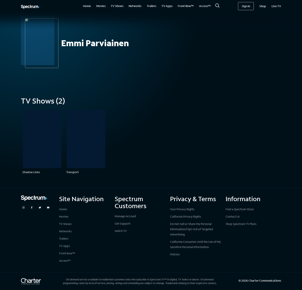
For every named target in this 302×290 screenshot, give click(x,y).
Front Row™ (186, 6)
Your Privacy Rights (182, 209)
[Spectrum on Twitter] (39, 207)
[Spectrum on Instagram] (23, 207)
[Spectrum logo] (30, 7)
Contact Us (233, 216)
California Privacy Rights (185, 216)
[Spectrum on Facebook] (31, 207)
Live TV (276, 6)
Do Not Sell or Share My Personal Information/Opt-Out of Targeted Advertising (191, 229)
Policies (175, 254)
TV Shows (117, 6)
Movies (101, 6)
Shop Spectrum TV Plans (241, 224)
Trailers (151, 6)
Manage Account (125, 216)
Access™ (205, 6)
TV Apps (166, 6)
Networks (135, 6)
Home (87, 6)
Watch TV (121, 231)
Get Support (122, 223)
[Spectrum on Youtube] (48, 207)
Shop (262, 6)
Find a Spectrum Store (240, 209)
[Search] (217, 6)
